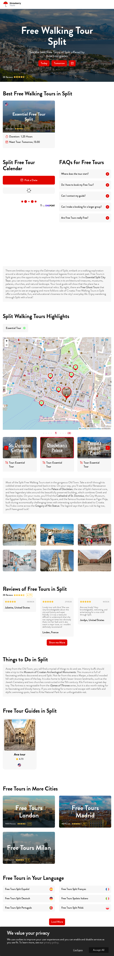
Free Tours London (29, 811)
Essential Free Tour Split (28, 117)
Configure (78, 950)
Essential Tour (13, 328)
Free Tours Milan (29, 847)
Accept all (98, 950)
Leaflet (83, 428)
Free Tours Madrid (85, 811)
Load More (57, 922)
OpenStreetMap (95, 428)
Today (44, 63)
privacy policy (51, 942)
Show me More (57, 642)
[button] (62, 388)
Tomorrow (59, 63)
